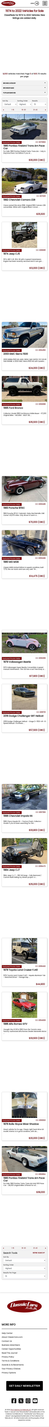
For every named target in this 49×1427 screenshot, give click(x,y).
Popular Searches (9, 93)
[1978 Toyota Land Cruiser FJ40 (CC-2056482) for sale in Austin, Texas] (24, 951)
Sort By (5, 101)
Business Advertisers (11, 1345)
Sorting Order (22, 101)
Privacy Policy (8, 1357)
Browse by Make (8, 88)
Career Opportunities (11, 1349)
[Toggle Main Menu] (45, 3)
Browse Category (9, 83)
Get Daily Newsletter (24, 1385)
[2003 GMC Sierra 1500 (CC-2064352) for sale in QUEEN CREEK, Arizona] (24, 335)
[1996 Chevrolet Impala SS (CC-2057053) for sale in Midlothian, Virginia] (24, 797)
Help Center (7, 1333)
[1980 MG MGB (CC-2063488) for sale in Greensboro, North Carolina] (24, 543)
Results (35, 101)
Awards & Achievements (13, 1364)
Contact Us (7, 1341)
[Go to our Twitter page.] (21, 1401)
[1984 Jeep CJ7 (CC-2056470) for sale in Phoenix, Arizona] (24, 851)
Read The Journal (9, 1353)
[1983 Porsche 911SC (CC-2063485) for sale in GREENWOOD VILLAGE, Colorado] (24, 489)
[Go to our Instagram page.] (28, 1401)
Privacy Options (9, 1372)
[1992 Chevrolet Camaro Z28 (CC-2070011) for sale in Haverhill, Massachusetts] (24, 181)
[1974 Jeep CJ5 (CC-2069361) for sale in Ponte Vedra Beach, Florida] (24, 235)
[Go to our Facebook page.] (14, 1401)
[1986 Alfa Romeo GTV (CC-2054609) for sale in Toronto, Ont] (24, 1005)
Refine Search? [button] (39, 1253)
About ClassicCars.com (12, 1337)
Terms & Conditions (10, 1360)
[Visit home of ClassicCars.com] (24, 1309)
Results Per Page (9, 1273)
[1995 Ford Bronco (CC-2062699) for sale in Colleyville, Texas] (24, 389)
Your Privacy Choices (11, 1368)
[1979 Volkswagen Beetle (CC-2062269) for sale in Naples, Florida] (24, 643)
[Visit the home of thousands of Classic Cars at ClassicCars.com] (10, 3)
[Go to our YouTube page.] (35, 1401)
